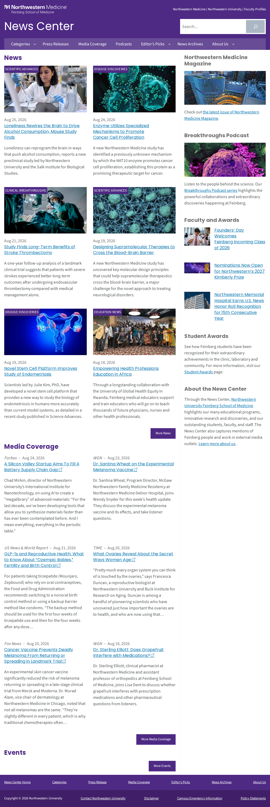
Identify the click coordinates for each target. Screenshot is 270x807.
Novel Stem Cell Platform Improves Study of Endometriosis (40, 371)
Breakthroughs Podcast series (210, 190)
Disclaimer (151, 798)
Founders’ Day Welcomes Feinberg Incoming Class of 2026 (239, 239)
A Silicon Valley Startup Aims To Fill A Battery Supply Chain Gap (41, 467)
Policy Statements (253, 798)
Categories (59, 782)
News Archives (222, 782)
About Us (259, 782)
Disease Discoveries (111, 69)
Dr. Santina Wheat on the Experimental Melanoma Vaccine (133, 467)
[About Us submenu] (233, 44)
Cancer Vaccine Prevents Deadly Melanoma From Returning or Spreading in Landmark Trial (38, 656)
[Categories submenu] (34, 44)
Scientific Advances (21, 69)
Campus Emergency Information (199, 798)
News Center (39, 26)
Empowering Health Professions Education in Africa (126, 371)
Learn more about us (217, 444)
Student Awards (198, 372)
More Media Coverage (156, 739)
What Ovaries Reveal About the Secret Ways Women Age (133, 557)
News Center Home (17, 782)
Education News (107, 312)
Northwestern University (225, 9)
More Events (162, 765)
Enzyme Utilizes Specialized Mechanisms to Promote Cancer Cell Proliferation (121, 132)
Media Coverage (139, 782)
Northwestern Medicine (189, 9)
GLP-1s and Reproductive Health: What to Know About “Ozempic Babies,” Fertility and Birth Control (44, 560)
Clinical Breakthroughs (25, 190)
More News (163, 433)
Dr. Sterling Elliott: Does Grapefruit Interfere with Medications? (128, 652)
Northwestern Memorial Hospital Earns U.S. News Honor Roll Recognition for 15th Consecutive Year (239, 306)
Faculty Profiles (255, 9)
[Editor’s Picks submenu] (169, 44)
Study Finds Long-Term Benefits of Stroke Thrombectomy (39, 250)
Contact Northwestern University (103, 798)
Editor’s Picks (180, 782)
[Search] (255, 26)
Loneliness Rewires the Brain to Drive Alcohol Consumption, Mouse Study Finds (42, 132)
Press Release (97, 782)
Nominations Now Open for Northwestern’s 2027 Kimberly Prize (239, 271)
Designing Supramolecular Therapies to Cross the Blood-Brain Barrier (134, 250)
